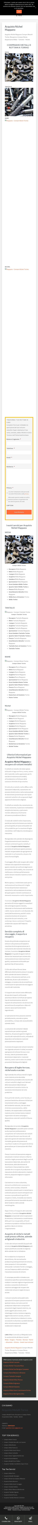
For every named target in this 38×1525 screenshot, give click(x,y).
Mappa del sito (24, 1507)
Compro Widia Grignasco (11, 1383)
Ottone (16, 1342)
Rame (31, 1340)
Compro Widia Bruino (10, 1445)
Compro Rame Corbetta (11, 1453)
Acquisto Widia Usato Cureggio (13, 1484)
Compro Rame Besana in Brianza (14, 1373)
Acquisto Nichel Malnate (11, 1458)
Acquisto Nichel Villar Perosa (13, 1380)
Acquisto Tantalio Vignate (11, 1492)
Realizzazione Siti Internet (11, 1508)
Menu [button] (20, 16)
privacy (26, 494)
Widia (6, 1340)
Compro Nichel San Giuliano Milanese (14, 1479)
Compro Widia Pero (9, 1473)
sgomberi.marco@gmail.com (14, 1428)
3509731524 (11, 1426)
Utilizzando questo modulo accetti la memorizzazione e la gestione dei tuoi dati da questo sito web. (18, 499)
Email (9, 457)
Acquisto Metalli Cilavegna (11, 1476)
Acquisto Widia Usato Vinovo (12, 1450)
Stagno (12, 1340)
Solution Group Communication (21, 1510)
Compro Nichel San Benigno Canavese (16, 1369)
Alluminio (9, 1342)
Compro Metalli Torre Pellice (12, 1461)
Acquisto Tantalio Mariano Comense (14, 1498)
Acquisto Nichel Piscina (10, 1495)
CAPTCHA (10, 505)
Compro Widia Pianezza (11, 1448)
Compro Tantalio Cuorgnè (12, 1376)
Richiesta (11, 467)
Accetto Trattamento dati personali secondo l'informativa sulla (19, 493)
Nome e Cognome (14, 439)
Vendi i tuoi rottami (26, 1342)
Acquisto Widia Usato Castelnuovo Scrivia (17, 1390)
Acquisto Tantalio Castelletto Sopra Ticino (16, 1464)
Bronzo (25, 1340)
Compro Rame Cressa (10, 1439)
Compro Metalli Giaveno (11, 1387)
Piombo (18, 1340)
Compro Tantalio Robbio (11, 1487)
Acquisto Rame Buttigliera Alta (13, 1394)
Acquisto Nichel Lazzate (11, 1362)
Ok (19, 11)
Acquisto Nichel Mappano (13, 1348)
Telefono (11, 448)
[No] (36, 8)
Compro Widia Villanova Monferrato (14, 1489)
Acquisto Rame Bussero (11, 1481)
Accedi (31, 1507)
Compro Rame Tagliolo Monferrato (14, 1456)
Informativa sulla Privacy (12, 1507)
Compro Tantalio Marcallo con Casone (15, 1442)
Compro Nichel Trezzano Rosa (13, 1366)
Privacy (10, 488)
